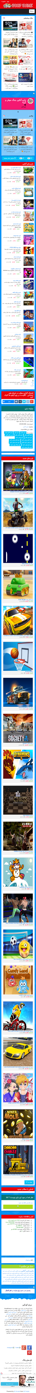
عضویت (3, 1)
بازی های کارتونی (28, 1323)
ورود (8, 1)
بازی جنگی (23, 432)
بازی (32, 1270)
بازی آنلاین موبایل (12, 1275)
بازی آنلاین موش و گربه (27, 440)
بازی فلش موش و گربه (15, 440)
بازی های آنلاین (8, 1281)
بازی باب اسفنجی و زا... (16, 200)
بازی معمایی (20, 1281)
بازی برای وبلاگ (24, 1386)
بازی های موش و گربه (27, 445)
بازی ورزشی (18, 1283)
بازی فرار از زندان (17, 257)
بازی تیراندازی (20, 1277)
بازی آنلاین (25, 1271)
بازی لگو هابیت (24, 380)
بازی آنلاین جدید (8, 1271)
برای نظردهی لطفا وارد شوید (26, 1203)
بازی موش (16, 432)
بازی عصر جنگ (17, 369)
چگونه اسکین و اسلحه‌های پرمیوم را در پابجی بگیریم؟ (18, 1363)
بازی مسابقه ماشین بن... (15, 167)
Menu (31, 11)
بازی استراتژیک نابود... (16, 188)
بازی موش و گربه (19, 437)
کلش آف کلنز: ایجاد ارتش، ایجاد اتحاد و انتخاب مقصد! (17, 1368)
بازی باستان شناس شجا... (15, 176)
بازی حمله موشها (17, 235)
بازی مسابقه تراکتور (17, 292)
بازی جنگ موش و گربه (15, 445)
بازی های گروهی (12, 1325)
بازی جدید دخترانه (7, 1277)
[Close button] (35, 1373)
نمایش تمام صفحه (9, 158)
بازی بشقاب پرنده (17, 280)
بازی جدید (14, 1277)
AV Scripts (26, 1391)
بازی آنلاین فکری (15, 1273)
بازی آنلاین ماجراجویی (6, 1273)
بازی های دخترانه (25, 1283)
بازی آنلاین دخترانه (24, 1273)
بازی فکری (10, 1279)
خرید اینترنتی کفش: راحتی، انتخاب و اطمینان (19, 1370)
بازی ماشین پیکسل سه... (15, 322)
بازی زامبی (20, 1279)
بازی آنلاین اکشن (16, 1271)
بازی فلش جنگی (18, 435)
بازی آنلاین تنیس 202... (15, 358)
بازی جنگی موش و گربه (27, 447)
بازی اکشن (26, 427)
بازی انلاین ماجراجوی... (16, 346)
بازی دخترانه (25, 1279)
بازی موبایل (14, 1281)
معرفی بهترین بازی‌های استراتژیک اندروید (21, 1365)
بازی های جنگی (28, 437)
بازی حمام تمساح (17, 224)
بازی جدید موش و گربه (15, 442)
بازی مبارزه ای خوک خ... (16, 212)
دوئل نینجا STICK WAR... (15, 247)
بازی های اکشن (12, 1312)
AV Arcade (17, 1391)
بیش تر (30, 1182)
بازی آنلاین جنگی (28, 435)
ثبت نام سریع (9, 1384)
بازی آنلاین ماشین (30, 1275)
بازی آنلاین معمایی (21, 1275)
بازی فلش (15, 1279)
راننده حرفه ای (18, 334)
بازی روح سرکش (17, 301)
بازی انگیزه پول (17, 310)
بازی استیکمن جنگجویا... (15, 268)
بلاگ (12, 1386)
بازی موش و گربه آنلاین (27, 442)
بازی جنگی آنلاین (9, 435)
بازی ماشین (26, 1281)
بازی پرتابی (13, 1283)
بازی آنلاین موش (8, 432)
